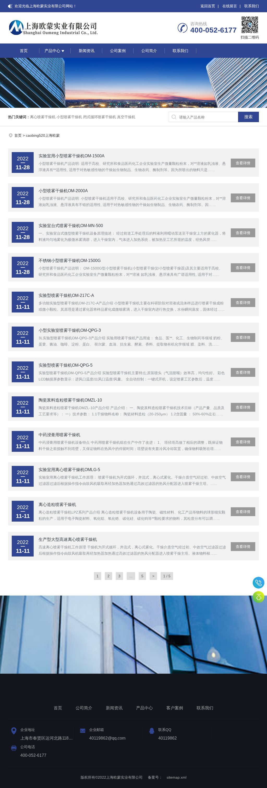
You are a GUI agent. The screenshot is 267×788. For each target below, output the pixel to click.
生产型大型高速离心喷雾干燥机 (68, 539)
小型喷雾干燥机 (69, 117)
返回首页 (208, 6)
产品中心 (52, 50)
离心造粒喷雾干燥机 (57, 504)
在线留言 (229, 6)
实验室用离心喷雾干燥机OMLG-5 (69, 469)
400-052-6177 (258, 583)
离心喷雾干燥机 (43, 117)
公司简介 (149, 50)
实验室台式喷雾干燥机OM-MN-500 (71, 225)
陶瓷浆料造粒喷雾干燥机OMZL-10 (70, 400)
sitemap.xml (176, 777)
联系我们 (251, 6)
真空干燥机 (126, 117)
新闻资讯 (86, 50)
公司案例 (118, 50)
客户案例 (174, 708)
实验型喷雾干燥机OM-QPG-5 (66, 365)
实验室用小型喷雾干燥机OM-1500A (72, 156)
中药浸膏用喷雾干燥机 (59, 435)
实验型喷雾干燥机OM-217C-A (66, 295)
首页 (24, 50)
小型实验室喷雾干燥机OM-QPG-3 (70, 330)
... (130, 576)
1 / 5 (167, 576)
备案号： (155, 777)
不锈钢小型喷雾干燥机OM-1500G (70, 260)
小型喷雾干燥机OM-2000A (63, 191)
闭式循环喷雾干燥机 (99, 117)
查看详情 (243, 163)
